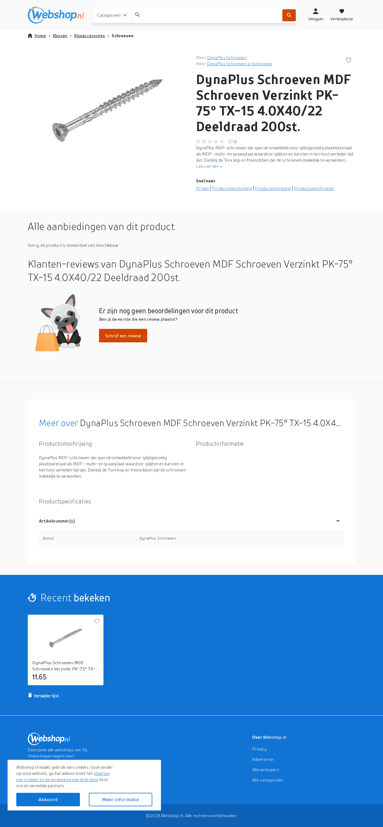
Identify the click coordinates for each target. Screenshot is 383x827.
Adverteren (263, 759)
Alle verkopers (265, 769)
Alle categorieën (267, 779)
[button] (107, 110)
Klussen (60, 35)
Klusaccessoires (89, 35)
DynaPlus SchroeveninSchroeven (239, 63)
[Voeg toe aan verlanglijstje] (348, 61)
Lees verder (207, 166)
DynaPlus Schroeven (227, 57)
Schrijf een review (123, 335)
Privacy (259, 748)
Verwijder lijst (46, 695)
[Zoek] (289, 15)
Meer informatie (120, 799)
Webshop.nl (275, 737)
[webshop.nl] (56, 15)
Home (40, 35)
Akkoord (47, 799)
